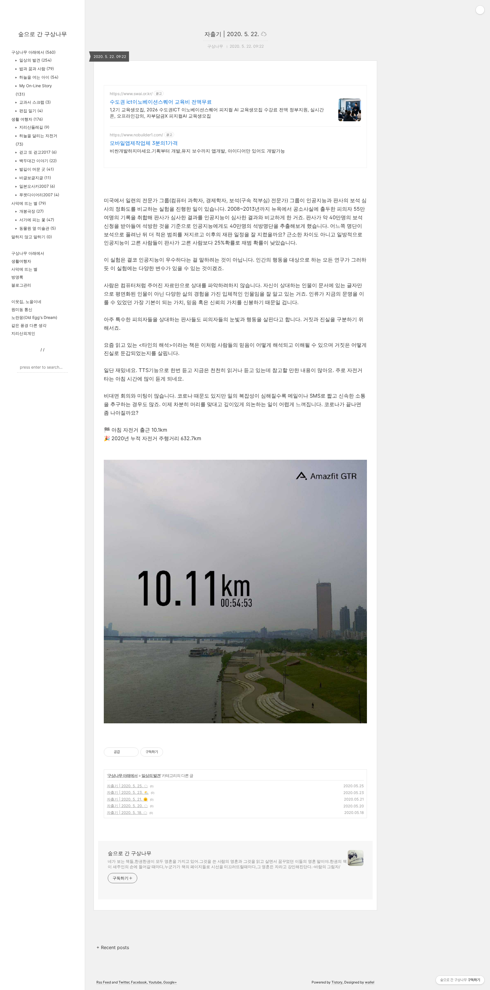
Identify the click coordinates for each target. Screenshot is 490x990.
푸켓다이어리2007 (38, 194)
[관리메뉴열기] (480, 10)
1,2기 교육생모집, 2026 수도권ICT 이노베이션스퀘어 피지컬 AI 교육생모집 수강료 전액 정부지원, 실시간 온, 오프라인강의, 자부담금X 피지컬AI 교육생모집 (217, 113)
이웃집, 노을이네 (26, 301)
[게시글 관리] (132, 752)
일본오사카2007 (36, 186)
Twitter (124, 982)
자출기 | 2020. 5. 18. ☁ (127, 812)
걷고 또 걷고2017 (37, 152)
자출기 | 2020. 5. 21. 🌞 (127, 799)
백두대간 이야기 (37, 160)
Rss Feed (103, 982)
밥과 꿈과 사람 (36, 68)
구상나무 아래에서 (33, 52)
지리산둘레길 (33, 127)
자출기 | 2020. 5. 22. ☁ (235, 34)
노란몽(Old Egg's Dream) (34, 317)
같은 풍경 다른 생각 (29, 325)
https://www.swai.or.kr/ (131, 93)
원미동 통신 (21, 309)
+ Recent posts (112, 947)
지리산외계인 (23, 333)
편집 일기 (30, 110)
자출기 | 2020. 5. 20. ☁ (127, 805)
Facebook (139, 982)
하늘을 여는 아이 (38, 77)
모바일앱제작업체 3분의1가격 (144, 143)
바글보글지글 (34, 177)
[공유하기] (125, 752)
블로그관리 (21, 285)
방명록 (17, 277)
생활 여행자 (27, 119)
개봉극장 (31, 211)
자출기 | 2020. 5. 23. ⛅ (128, 792)
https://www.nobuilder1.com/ (136, 134)
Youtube (155, 982)
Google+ (170, 982)
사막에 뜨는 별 (28, 203)
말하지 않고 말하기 (31, 236)
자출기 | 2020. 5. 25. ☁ (127, 786)
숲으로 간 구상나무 (42, 34)
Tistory (337, 982)
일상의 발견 (35, 60)
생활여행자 (21, 261)
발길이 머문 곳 (36, 169)
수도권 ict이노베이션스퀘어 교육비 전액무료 (161, 102)
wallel (369, 982)
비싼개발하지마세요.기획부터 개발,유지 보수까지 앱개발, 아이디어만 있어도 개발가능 (197, 151)
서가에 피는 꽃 (36, 219)
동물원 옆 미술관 (37, 228)
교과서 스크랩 (34, 102)
